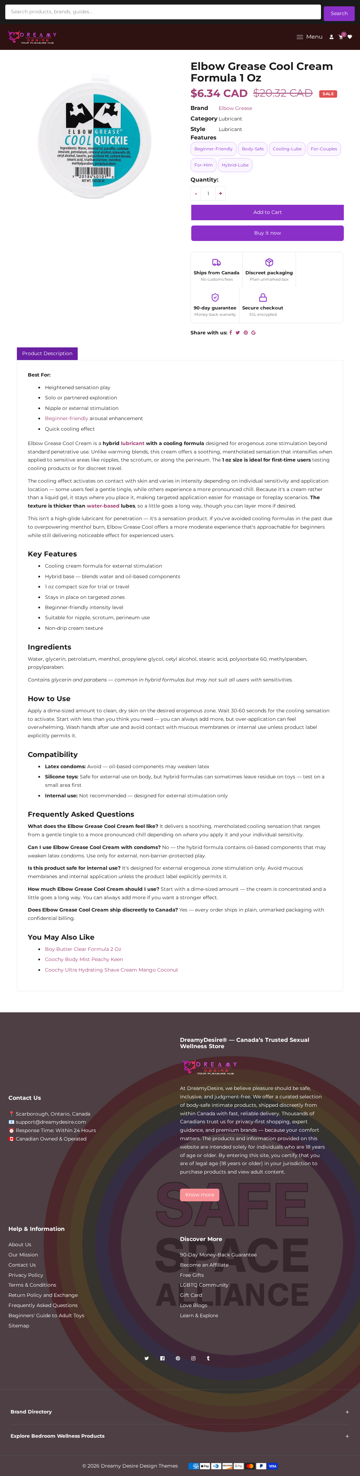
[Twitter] (147, 1359)
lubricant (132, 443)
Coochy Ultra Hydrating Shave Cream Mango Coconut (111, 970)
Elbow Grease (235, 108)
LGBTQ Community (204, 1285)
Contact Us (22, 1265)
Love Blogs (193, 1305)
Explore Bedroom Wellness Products (57, 1436)
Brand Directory (31, 1412)
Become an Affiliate (204, 1265)
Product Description (47, 353)
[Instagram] (194, 1359)
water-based (103, 506)
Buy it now (267, 233)
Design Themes (159, 1466)
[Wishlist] (350, 37)
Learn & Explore (199, 1315)
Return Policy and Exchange (43, 1295)
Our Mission (23, 1255)
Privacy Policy (25, 1275)
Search (339, 13)
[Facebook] (163, 1359)
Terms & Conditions (32, 1285)
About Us (19, 1244)
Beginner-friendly (66, 418)
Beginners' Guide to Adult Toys (46, 1315)
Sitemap (18, 1325)
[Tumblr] (209, 1359)
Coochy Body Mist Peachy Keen (84, 959)
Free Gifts (192, 1275)
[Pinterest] (178, 1359)
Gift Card (191, 1295)
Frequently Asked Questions (43, 1305)
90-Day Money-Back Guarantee (218, 1255)
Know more (199, 1194)
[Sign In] (331, 37)
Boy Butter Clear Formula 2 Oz (83, 949)
